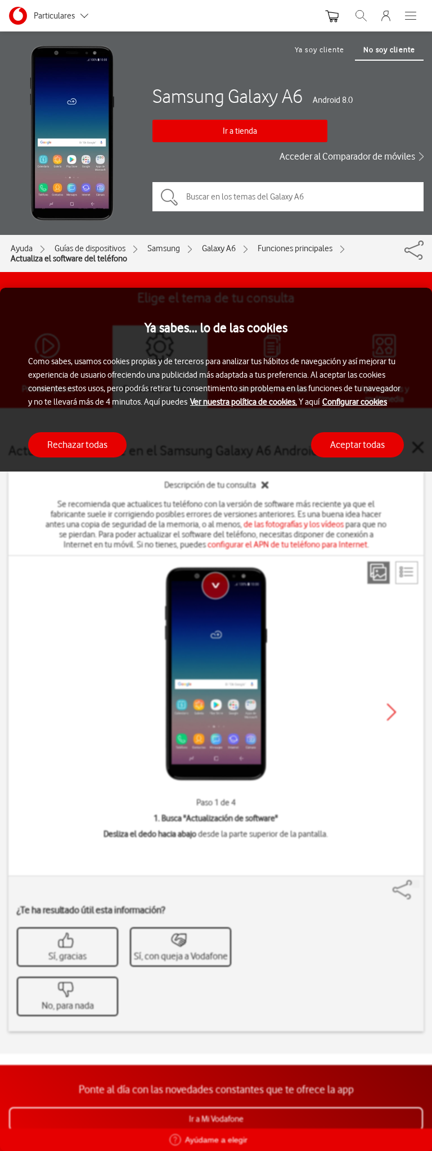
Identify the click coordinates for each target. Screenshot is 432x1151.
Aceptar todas (357, 444)
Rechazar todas (77, 444)
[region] (216, 719)
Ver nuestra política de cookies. (243, 402)
